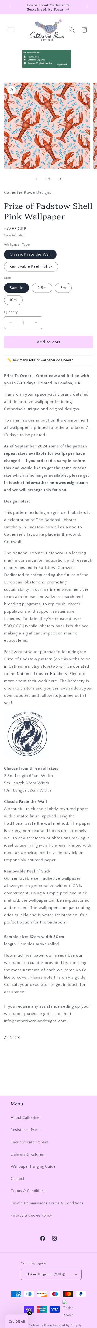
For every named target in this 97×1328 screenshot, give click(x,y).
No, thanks (73, 689)
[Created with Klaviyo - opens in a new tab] (48, 697)
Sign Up (73, 681)
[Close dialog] (94, 643)
